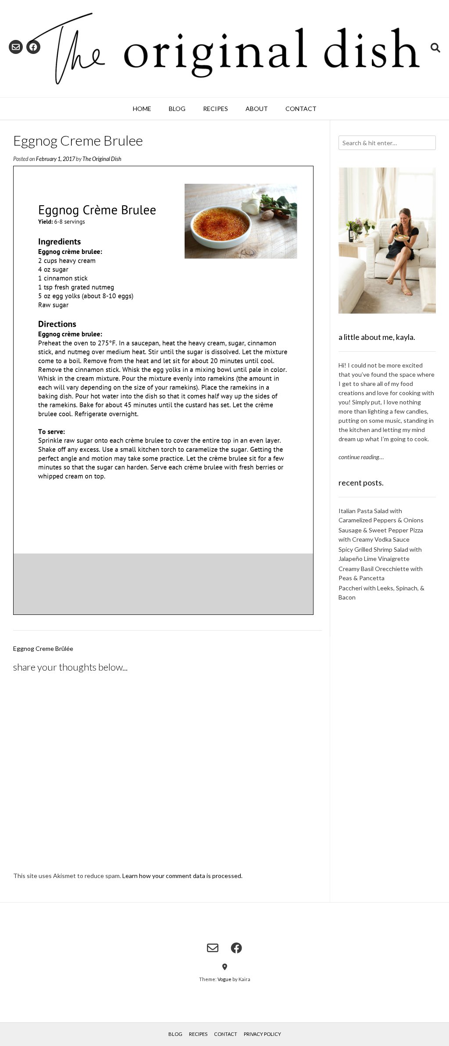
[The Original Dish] (224, 48)
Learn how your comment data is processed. (182, 875)
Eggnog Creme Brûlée (43, 648)
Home (142, 108)
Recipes (215, 108)
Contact (301, 108)
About (257, 108)
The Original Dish (101, 159)
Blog (177, 108)
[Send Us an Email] (16, 47)
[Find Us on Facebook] (33, 47)
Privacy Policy (262, 1034)
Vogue (224, 979)
